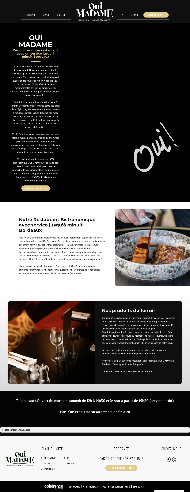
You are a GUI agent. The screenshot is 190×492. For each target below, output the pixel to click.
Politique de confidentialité (116, 486)
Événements (61, 14)
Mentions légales (91, 486)
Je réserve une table (156, 14)
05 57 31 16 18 (134, 458)
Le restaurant (29, 14)
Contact (134, 14)
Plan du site (138, 486)
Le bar (121, 14)
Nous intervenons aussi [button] (17, 430)
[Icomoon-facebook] (168, 459)
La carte (45, 14)
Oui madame (74, 486)
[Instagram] (174, 459)
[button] (35, 188)
